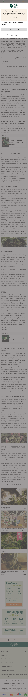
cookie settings (12, 22)
